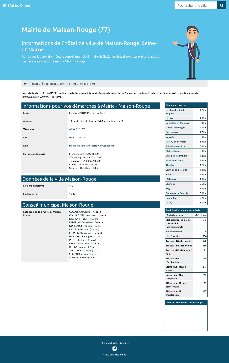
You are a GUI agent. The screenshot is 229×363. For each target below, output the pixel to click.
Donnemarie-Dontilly (177, 193)
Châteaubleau (173, 151)
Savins (169, 174)
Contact (124, 342)
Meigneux (171, 179)
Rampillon (171, 197)
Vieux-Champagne (175, 127)
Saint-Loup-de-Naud (176, 169)
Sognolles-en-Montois (177, 122)
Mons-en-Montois (175, 160)
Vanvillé (170, 136)
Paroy (169, 202)
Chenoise (170, 183)
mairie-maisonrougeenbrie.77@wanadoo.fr (91, 145)
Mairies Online (18, 5)
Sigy (168, 188)
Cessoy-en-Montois (176, 141)
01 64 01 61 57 (77, 129)
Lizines (169, 118)
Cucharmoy (172, 132)
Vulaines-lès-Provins (176, 155)
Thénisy (170, 165)
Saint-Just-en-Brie (175, 146)
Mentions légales (109, 342)
